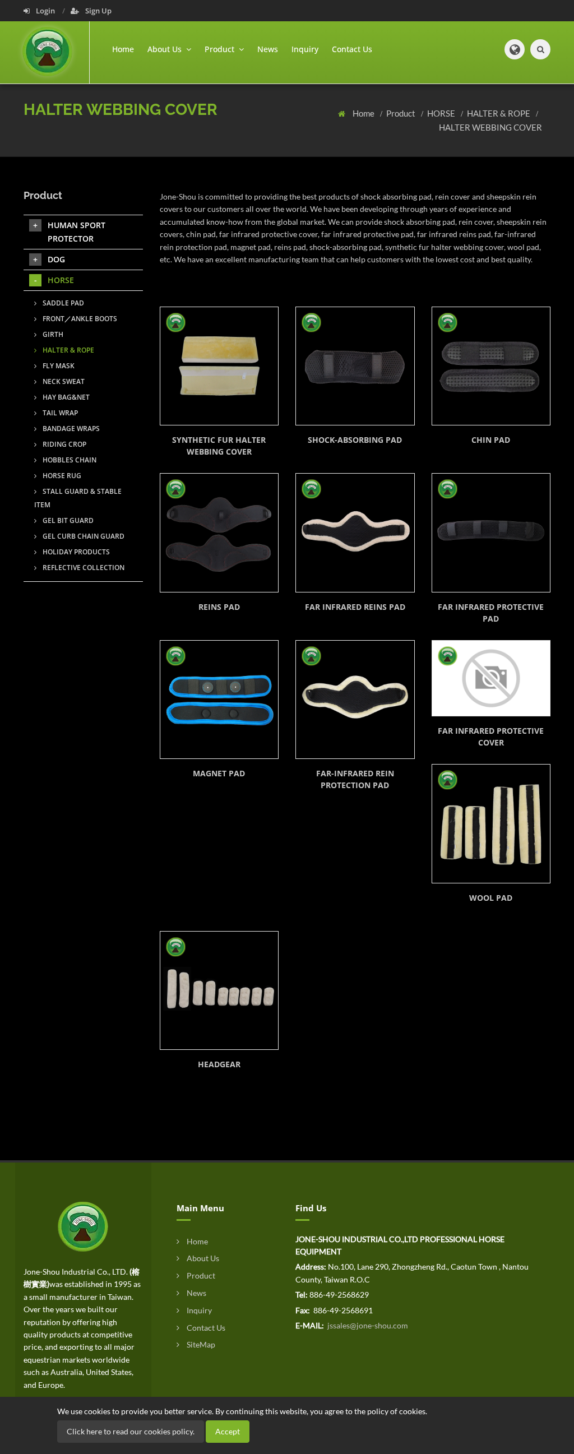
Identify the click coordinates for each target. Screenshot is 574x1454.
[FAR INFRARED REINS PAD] (355, 533)
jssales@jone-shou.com (367, 1325)
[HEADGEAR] (219, 991)
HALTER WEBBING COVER (490, 127)
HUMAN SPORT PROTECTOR (76, 232)
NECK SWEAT (63, 381)
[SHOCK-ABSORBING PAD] (355, 366)
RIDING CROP (63, 444)
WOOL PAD (490, 897)
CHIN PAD (490, 439)
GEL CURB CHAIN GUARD (82, 536)
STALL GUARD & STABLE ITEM (78, 498)
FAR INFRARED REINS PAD (355, 606)
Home (123, 49)
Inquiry (304, 49)
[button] (514, 49)
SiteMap (200, 1344)
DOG (56, 259)
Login (45, 11)
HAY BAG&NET (65, 397)
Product (401, 113)
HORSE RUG (61, 475)
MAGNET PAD (219, 773)
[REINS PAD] (219, 533)
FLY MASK (58, 366)
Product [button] (221, 49)
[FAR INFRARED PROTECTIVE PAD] (491, 533)
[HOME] (83, 1225)
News (267, 49)
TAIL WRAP (59, 413)
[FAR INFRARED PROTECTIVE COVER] (491, 678)
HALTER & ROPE (499, 113)
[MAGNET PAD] (219, 700)
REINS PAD (219, 606)
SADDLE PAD (62, 303)
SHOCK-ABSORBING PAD (355, 439)
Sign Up (98, 11)
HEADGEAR (219, 1064)
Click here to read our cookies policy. (131, 1431)
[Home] (56, 52)
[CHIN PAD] (491, 366)
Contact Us (352, 49)
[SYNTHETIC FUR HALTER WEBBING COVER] (219, 366)
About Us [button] (165, 49)
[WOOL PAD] (491, 824)
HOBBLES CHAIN (68, 460)
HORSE (442, 113)
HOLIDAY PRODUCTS (75, 552)
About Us (202, 1258)
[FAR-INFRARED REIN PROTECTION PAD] (355, 700)
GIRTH (52, 334)
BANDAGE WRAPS (70, 428)
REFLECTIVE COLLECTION (82, 567)
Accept (227, 1431)
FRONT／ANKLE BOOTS (79, 318)
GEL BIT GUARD (67, 520)
